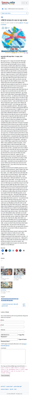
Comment (3, 348)
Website (3, 330)
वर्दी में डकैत (24, 305)
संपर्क (15, 389)
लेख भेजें (11, 389)
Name (2, 320)
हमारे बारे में (3, 386)
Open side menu (6, 13)
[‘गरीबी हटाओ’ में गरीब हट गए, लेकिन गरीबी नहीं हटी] (19, 272)
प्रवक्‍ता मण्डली (9, 386)
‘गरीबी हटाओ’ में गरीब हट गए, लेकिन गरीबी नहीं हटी (19, 276)
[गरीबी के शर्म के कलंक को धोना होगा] (6, 272)
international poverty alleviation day (10, 298)
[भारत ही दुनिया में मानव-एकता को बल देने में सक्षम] (6, 285)
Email (2, 325)
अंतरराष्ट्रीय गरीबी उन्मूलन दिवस (7, 300)
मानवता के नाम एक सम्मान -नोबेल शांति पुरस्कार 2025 (10, 305)
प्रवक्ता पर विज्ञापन (5, 389)
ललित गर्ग (21, 22)
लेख (6, 9)
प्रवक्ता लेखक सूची (17, 386)
